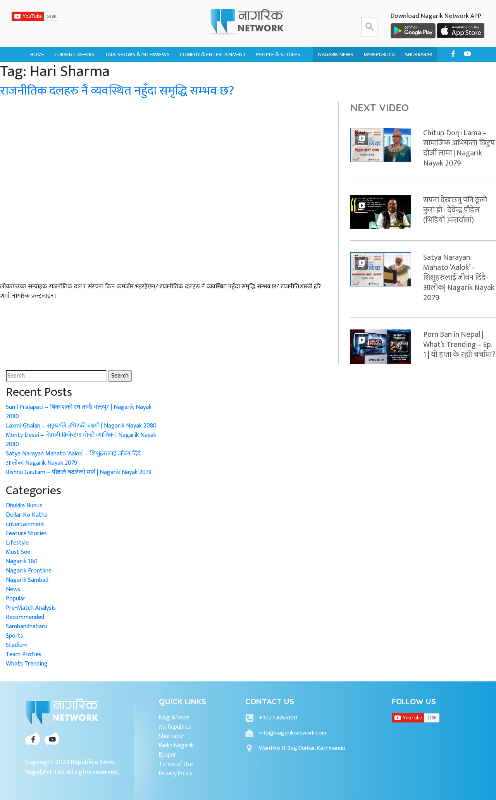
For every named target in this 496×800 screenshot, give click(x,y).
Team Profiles (23, 654)
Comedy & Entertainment (213, 54)
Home (37, 54)
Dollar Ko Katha (277, 73)
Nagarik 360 (69, 73)
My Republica (175, 727)
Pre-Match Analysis (31, 608)
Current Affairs (74, 54)
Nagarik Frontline (128, 73)
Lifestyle (17, 543)
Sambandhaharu (277, 88)
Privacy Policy (175, 773)
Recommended (25, 617)
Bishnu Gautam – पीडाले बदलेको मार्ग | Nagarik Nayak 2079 (79, 472)
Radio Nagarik (176, 745)
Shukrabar (418, 54)
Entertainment (25, 524)
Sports (14, 636)
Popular (16, 598)
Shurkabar (172, 736)
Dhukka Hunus (198, 73)
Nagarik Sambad (125, 88)
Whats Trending (27, 664)
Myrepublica (379, 54)
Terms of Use (176, 764)
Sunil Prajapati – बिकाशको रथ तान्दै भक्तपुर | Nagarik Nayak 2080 (79, 412)
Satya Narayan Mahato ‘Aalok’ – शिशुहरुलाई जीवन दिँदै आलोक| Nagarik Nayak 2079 (73, 458)
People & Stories (278, 54)
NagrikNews (174, 717)
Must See (18, 552)
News (13, 589)
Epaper (167, 755)
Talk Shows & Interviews (137, 54)
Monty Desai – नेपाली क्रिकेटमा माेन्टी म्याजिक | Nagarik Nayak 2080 (81, 440)
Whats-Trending (75, 88)
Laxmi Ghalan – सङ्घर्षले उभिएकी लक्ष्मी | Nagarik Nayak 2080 (81, 426)
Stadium (17, 645)
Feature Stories (26, 533)
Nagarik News (335, 54)
